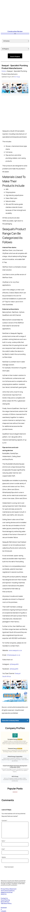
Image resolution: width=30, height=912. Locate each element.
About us (3, 894)
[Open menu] (15, 34)
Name (3, 841)
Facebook (4, 908)
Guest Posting (5, 900)
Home (4, 71)
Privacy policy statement (8, 889)
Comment (4, 820)
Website (4, 857)
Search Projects (15, 56)
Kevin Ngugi (17, 76)
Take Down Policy (6, 903)
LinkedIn (3, 911)
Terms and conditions (8, 891)
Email (3, 849)
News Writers (5, 902)
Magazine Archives (6, 892)
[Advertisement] (15, 15)
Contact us (4, 898)
